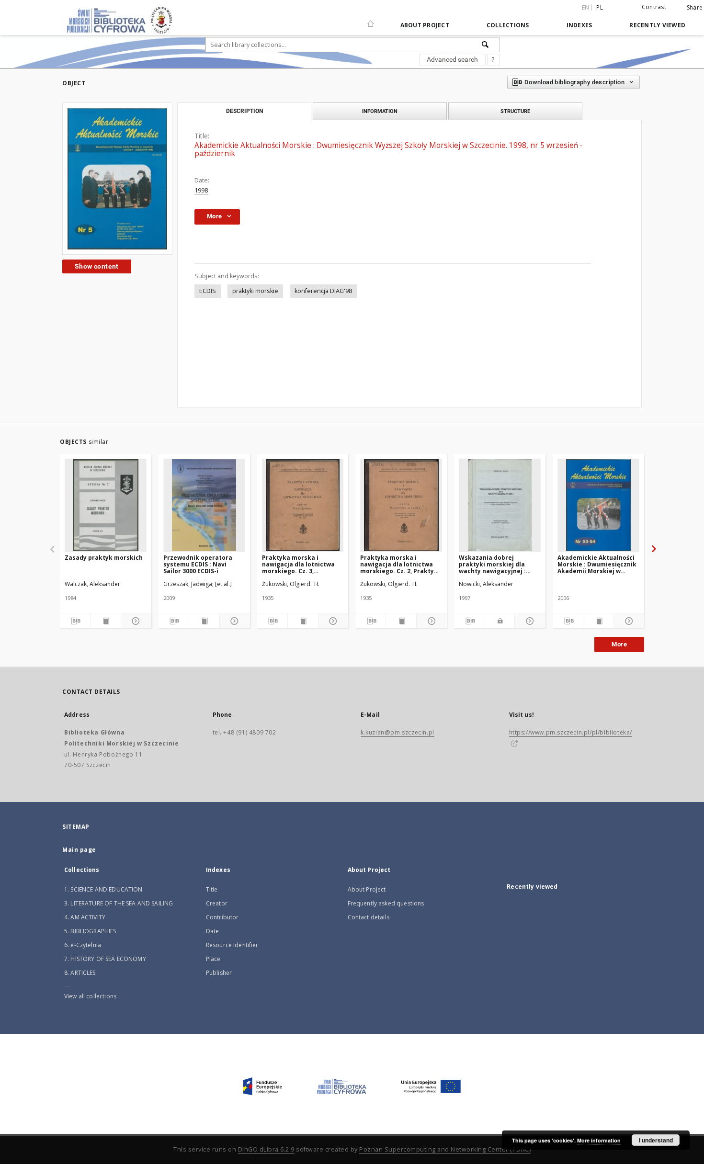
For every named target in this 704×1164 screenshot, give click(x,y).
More (619, 644)
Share (695, 7)
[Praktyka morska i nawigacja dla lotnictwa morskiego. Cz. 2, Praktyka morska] (401, 505)
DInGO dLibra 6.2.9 (266, 1149)
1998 (201, 190)
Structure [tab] (515, 111)
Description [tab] (244, 111)
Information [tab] (379, 111)
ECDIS (207, 291)
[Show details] (135, 621)
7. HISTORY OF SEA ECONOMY (105, 959)
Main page (79, 850)
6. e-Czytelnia (82, 945)
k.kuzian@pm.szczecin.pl (397, 732)
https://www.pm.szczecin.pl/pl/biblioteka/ (571, 732)
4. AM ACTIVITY (84, 917)
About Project (424, 25)
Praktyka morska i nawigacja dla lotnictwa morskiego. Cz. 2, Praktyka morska (401, 564)
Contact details (368, 917)
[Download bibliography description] (75, 621)
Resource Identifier (232, 945)
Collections (508, 25)
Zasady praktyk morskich (104, 558)
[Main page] (371, 19)
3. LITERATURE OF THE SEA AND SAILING (118, 903)
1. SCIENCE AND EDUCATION (103, 889)
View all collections (90, 996)
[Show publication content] (106, 621)
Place (213, 959)
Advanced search (452, 59)
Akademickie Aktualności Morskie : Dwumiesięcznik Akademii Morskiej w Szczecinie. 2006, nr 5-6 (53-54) (596, 564)
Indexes (579, 25)
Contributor (222, 917)
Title (212, 889)
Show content (97, 266)
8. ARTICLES (80, 973)
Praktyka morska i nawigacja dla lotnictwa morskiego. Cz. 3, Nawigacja (298, 564)
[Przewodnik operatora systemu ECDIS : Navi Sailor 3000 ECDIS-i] (204, 505)
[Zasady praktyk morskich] (105, 505)
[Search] (486, 44)
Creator (216, 903)
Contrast (654, 7)
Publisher (219, 973)
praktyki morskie (255, 291)
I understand (656, 1140)
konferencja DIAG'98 (323, 291)
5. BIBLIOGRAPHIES (90, 931)
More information (599, 1140)
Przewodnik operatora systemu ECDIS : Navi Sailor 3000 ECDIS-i (197, 564)
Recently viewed (657, 25)
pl (599, 7)
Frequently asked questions (386, 903)
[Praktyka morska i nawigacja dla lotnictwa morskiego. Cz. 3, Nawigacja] (302, 505)
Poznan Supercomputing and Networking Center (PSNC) (445, 1149)
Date (212, 931)
